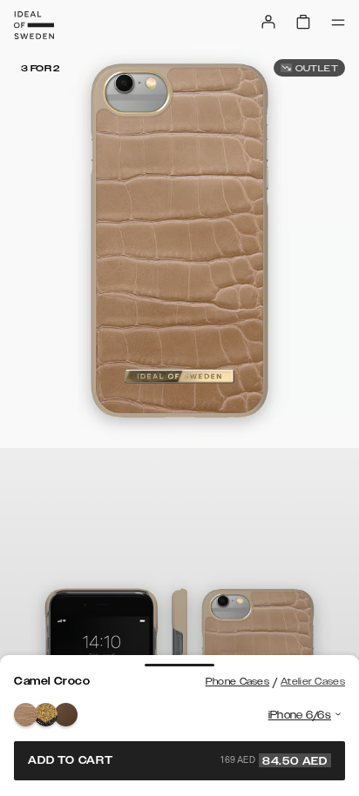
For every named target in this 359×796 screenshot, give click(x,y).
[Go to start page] (34, 25)
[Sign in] (268, 21)
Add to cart (178, 760)
